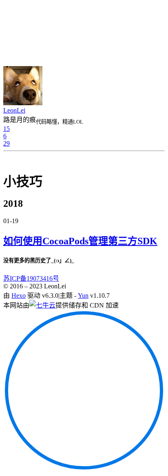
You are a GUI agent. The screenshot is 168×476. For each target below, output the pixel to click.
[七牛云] (42, 305)
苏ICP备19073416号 (31, 278)
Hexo (18, 295)
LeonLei (14, 110)
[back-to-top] (84, 468)
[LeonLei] (22, 103)
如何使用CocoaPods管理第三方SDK (80, 241)
